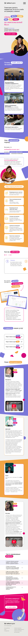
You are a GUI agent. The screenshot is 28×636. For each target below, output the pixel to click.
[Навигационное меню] (24, 3)
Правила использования (17, 630)
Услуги (5, 629)
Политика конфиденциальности (19, 629)
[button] (10, 33)
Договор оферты (16, 632)
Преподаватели (6, 630)
